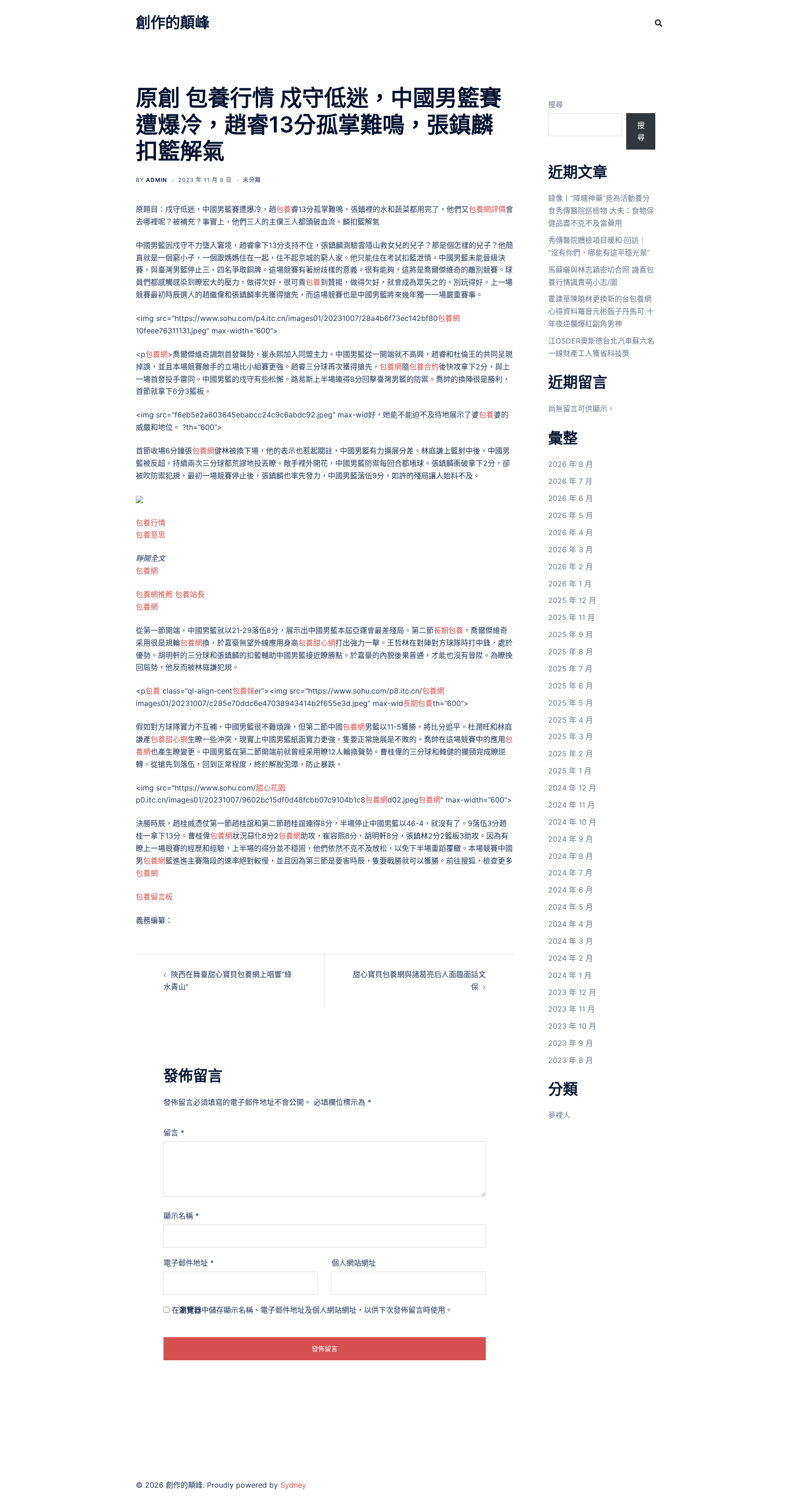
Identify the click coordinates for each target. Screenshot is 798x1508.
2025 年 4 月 (570, 719)
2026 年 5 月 (570, 515)
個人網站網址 (354, 1262)
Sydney (293, 1485)
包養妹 (243, 690)
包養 (283, 209)
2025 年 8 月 (570, 651)
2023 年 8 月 (570, 1060)
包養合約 (424, 366)
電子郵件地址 (188, 1262)
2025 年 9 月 (570, 634)
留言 (173, 1132)
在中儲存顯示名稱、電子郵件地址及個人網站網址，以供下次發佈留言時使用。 (312, 1310)
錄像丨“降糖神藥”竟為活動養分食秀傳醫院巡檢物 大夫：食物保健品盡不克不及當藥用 (601, 210)
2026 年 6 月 (570, 498)
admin (156, 179)
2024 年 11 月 (571, 804)
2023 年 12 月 (572, 992)
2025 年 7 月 (570, 668)
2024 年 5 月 (570, 906)
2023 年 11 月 (571, 1008)
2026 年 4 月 (570, 532)
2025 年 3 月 (570, 736)
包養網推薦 (154, 594)
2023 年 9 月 (570, 1043)
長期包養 (448, 630)
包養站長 (190, 594)
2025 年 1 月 (570, 770)
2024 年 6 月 (570, 889)
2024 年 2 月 (570, 958)
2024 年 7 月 (570, 872)
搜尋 (555, 104)
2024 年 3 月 (570, 941)
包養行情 (150, 522)
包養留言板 (154, 896)
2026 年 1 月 (570, 583)
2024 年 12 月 (572, 787)
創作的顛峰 (173, 22)
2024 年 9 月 (570, 839)
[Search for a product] (658, 23)
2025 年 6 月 (570, 685)
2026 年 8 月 (570, 464)
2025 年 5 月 (570, 702)
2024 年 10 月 (572, 821)
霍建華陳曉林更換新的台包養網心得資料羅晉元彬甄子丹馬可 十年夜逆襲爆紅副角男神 (601, 311)
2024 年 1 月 (570, 975)
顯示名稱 (181, 1215)
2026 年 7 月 (570, 481)
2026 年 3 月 (570, 549)
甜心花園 (270, 787)
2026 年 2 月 (570, 566)
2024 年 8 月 (570, 856)
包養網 (449, 318)
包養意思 (150, 534)
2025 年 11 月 (571, 617)
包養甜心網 (316, 642)
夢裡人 (559, 1115)
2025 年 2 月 (570, 753)
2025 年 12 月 (572, 600)
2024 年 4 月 (570, 924)
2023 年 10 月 (572, 1026)
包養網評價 (487, 209)
